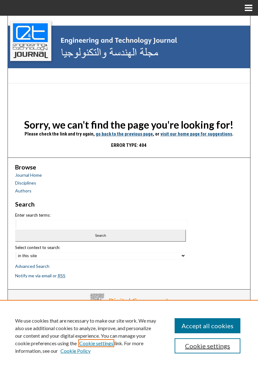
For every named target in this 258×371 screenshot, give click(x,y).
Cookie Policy (75, 351)
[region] (129, 335)
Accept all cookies (207, 325)
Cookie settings (96, 343)
